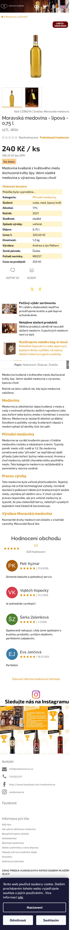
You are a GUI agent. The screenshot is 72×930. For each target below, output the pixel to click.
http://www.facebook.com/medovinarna (32, 784)
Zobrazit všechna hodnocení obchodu (36, 679)
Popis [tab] (17, 364)
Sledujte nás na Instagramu (37, 701)
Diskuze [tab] (42, 364)
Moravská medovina (57, 111)
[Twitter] (32, 289)
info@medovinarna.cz (21, 768)
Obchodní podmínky (13, 842)
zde (20, 897)
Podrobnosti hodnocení (55, 137)
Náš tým (6, 824)
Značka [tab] (53, 364)
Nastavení (34, 907)
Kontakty (7, 856)
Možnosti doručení (15, 186)
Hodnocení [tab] (29, 364)
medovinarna (16, 792)
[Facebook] (40, 289)
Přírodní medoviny (44, 197)
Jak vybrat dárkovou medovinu (19, 829)
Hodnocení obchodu (13, 861)
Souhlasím (51, 920)
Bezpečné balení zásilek (15, 833)
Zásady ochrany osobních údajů (19, 852)
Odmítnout (18, 920)
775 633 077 (15, 776)
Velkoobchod (9, 838)
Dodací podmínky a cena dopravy (20, 847)
